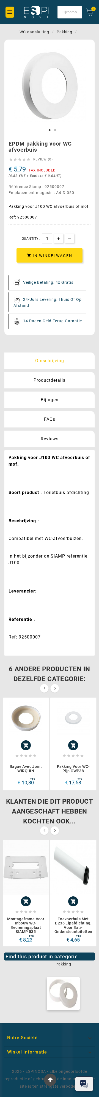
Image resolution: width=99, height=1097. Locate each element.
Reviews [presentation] (50, 438)
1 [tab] (49, 130)
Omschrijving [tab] (49, 360)
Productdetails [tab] (49, 380)
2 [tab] (55, 130)
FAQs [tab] (49, 419)
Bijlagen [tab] (50, 399)
